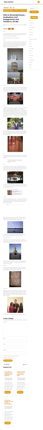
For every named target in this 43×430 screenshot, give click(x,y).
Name (4, 338)
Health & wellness (32, 27)
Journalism (31, 32)
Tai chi (30, 53)
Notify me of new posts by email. (9, 357)
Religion (30, 46)
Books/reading (31, 22)
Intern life (30, 29)
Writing (30, 64)
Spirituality (31, 50)
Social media (31, 48)
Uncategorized (31, 60)
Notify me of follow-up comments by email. (11, 355)
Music (30, 41)
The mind (30, 57)
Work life (30, 62)
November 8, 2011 (9, 406)
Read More (8, 393)
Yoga (30, 67)
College (30, 25)
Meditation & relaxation (33, 39)
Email (4, 344)
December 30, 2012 (7, 24)
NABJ (30, 43)
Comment (5, 321)
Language (31, 34)
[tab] (38, 2)
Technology (31, 55)
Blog (10, 7)
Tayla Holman (8, 2)
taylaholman (15, 24)
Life (13, 7)
